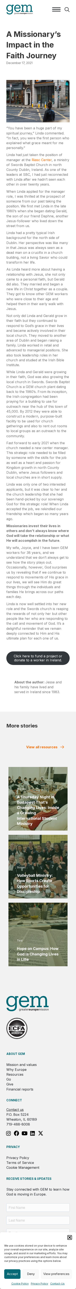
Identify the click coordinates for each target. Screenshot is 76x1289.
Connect (14, 1100)
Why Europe (16, 1069)
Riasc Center (42, 160)
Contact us (15, 1109)
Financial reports (19, 1089)
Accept (12, 1274)
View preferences (56, 1274)
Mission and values (21, 1065)
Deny (31, 1274)
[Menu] (56, 9)
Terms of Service (20, 1163)
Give (9, 1084)
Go (8, 1079)
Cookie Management (22, 1167)
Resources (14, 1074)
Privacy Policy (39, 1283)
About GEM (15, 1054)
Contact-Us (57, 1283)
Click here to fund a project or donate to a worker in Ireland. (38, 658)
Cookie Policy (20, 1283)
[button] (70, 1237)
